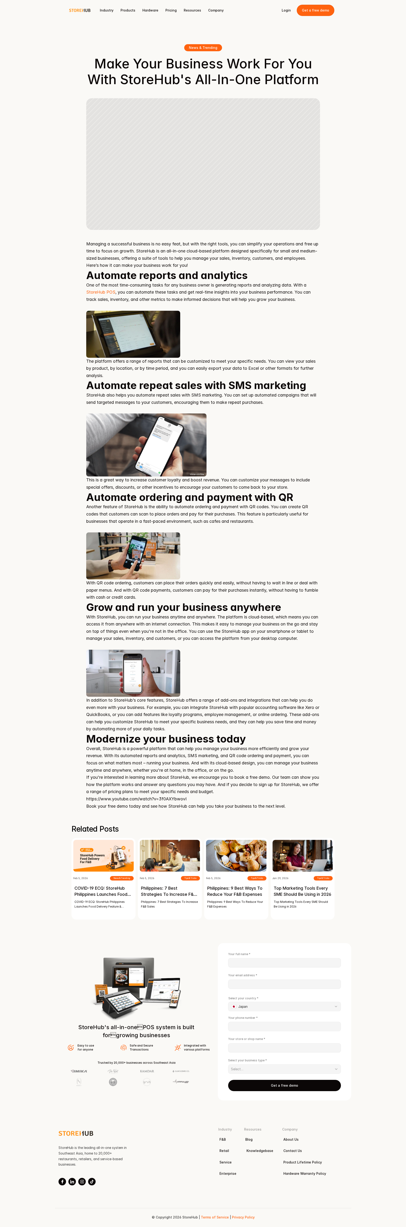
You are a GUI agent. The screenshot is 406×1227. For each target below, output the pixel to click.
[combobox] (284, 1006)
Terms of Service (215, 1217)
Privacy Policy (243, 1217)
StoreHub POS (100, 292)
